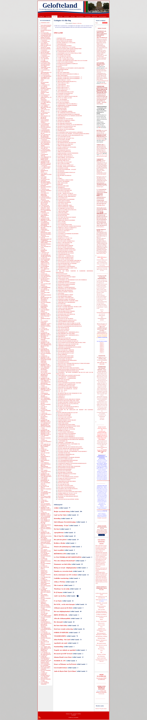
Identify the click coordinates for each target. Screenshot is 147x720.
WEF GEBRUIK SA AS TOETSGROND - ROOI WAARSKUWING (70, 68)
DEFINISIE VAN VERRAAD (64, 430)
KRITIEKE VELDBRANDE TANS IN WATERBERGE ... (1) (69, 78)
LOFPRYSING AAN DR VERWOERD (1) (66, 436)
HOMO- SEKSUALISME (62, 183)
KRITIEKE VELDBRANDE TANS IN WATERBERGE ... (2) (69, 77)
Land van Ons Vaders (60, 515)
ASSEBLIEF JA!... (61, 396)
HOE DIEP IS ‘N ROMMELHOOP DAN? (66, 248)
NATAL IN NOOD (61, 235)
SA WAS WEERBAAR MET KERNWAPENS (67, 557)
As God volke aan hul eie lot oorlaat (101, 594)
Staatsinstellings (58, 647)
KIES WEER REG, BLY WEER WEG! (65, 144)
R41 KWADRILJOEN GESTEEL (64, 56)
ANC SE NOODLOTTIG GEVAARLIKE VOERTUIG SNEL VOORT (72, 342)
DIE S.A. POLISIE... (62, 221)
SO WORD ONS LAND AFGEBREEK (66, 408)
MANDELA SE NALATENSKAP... (65, 464)
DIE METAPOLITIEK (62, 215)
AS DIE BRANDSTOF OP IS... (64, 254)
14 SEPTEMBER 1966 (63, 441)
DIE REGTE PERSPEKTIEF (63, 141)
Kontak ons (71, 717)
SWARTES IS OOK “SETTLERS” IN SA (65, 138)
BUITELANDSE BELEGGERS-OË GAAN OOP (67, 412)
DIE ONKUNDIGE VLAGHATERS (65, 472)
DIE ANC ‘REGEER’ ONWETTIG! (65, 247)
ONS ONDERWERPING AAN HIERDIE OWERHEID (69, 457)
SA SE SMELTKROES (62, 109)
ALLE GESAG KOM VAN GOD (63, 136)
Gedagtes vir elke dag (77, 23)
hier (97, 60)
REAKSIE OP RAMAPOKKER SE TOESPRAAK (67, 63)
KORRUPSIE (60, 184)
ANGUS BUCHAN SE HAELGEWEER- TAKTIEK (68, 499)
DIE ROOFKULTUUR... (63, 381)
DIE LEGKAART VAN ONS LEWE (102, 363)
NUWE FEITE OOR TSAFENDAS (65, 417)
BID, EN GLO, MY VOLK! (63, 330)
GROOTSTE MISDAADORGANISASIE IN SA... (67, 81)
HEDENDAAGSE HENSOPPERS (64, 469)
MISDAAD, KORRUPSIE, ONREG (65, 205)
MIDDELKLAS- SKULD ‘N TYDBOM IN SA (67, 227)
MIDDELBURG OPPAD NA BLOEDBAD (66, 220)
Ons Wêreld (87, 16)
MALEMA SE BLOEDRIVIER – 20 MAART (66, 169)
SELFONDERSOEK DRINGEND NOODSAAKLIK (68, 371)
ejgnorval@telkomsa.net (102, 37)
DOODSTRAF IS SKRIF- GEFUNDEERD (66, 299)
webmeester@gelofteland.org (103, 266)
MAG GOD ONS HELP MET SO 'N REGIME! (67, 263)
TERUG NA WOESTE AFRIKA (64, 265)
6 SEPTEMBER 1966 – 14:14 (64, 445)
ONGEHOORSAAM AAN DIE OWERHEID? (67, 288)
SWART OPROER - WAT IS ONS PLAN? (65, 157)
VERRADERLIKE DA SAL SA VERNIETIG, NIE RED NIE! (69, 115)
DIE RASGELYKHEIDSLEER (64, 348)
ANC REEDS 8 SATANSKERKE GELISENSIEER (68, 233)
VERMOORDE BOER (61, 44)
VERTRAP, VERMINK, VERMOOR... (66, 291)
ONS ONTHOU (61, 293)
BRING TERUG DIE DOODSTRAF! (65, 290)
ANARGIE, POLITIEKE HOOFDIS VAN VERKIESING (68, 114)
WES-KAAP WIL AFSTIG (63, 278)
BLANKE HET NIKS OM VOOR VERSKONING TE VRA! (70, 393)
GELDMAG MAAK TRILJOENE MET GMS (66, 126)
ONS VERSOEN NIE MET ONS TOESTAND (66, 142)
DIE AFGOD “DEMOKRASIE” (64, 405)
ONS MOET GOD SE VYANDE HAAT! (65, 165)
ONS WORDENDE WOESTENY (64, 150)
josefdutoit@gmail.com (102, 447)
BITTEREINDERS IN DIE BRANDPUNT (66, 467)
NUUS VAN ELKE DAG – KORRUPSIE (66, 350)
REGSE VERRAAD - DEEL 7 (63, 83)
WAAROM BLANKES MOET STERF (66, 356)
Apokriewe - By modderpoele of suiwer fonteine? (101, 630)
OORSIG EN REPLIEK (61, 632)
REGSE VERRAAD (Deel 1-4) (63, 89)
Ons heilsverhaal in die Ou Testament (101, 617)
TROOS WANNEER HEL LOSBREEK (66, 206)
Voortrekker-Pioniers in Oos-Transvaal (101, 660)
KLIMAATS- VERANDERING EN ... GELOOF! (67, 388)
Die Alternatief (58, 622)
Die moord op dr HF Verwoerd (63, 654)
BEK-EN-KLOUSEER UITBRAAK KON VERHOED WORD (69, 48)
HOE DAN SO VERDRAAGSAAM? (65, 459)
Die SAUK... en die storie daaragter (64, 604)
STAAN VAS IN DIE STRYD (64, 192)
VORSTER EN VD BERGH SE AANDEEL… (66, 120)
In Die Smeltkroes (100, 226)
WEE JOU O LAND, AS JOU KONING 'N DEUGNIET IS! (69, 260)
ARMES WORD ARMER (63, 423)
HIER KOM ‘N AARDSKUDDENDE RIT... (66, 287)
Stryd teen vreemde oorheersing (63, 629)
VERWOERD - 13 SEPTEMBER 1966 (66, 442)
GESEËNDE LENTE (61, 130)
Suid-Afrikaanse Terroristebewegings (65, 522)
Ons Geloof (66, 16)
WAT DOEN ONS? (62, 303)
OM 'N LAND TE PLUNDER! (63, 163)
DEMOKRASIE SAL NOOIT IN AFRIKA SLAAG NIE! (69, 323)
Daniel (101, 619)
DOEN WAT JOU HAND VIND (64, 338)
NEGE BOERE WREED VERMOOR (65, 245)
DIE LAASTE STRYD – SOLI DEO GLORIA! (67, 195)
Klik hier (97, 568)
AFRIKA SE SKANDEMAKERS (64, 145)
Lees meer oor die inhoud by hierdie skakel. (102, 155)
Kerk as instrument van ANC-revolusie (65, 575)
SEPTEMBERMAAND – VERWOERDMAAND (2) (68, 332)
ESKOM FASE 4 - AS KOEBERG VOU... (66, 256)
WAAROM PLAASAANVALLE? (64, 366)
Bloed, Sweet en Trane (101, 253)
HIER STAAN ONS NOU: (63, 317)
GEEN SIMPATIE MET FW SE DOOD (66, 253)
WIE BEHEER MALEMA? (63, 362)
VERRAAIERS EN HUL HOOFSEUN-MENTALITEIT (69, 375)
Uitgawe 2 (102, 344)
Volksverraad (98, 599)
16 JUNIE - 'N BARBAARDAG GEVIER (65, 59)
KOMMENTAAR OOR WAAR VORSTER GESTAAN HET (70, 447)
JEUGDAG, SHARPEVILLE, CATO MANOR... (66, 42)
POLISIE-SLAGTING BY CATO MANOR (66, 429)
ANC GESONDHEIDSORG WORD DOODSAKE (68, 460)
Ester (101, 626)
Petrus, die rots (101, 623)
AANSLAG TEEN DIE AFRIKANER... (66, 308)
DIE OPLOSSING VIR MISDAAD (64, 175)
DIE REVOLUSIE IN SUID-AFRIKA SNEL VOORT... (69, 400)
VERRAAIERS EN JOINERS (64, 200)
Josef (101, 650)
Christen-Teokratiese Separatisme (101, 606)
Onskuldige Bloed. (101, 205)
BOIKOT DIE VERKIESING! (63, 106)
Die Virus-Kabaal (102, 16)
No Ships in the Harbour (101, 614)
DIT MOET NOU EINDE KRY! (63, 121)
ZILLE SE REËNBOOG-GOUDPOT (64, 45)
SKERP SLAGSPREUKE (102, 678)
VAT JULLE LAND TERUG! (64, 230)
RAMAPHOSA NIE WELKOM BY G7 (65, 156)
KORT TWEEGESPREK (62, 75)
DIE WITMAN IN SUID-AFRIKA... (65, 490)
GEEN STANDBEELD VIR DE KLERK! (66, 321)
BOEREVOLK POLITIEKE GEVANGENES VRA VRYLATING (71, 369)
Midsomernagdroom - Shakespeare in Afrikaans (101, 633)
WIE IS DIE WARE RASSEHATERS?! (66, 357)
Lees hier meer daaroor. (101, 174)
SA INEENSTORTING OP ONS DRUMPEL (66, 51)
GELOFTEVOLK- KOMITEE (64, 456)
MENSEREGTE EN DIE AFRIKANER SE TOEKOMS (69, 399)
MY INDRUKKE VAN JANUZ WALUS (66, 208)
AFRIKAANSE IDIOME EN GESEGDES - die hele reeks (101, 692)
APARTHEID (60, 497)
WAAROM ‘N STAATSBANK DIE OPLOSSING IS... (68, 406)
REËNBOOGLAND (60, 554)
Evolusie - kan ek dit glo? (101, 621)
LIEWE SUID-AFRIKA (62, 212)
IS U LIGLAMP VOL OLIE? (63, 484)
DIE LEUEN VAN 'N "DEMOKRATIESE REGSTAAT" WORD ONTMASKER (74, 363)
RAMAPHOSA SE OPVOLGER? (64, 54)
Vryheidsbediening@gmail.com (103, 312)
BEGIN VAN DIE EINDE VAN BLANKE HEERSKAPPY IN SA (70, 135)
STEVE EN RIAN (61, 232)
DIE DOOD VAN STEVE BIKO (64, 415)
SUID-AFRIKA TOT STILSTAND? (64, 162)
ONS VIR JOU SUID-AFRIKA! (64, 239)
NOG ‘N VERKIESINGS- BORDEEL (65, 111)
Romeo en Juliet (101, 625)
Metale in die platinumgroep (62, 547)
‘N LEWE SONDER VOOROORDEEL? (66, 432)
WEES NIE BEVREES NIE (63, 327)
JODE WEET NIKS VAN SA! (63, 160)
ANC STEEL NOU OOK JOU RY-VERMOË (67, 217)
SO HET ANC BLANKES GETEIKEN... (65, 62)
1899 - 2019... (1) (61, 391)
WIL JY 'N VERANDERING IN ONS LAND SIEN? (68, 476)
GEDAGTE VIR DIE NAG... (63, 218)
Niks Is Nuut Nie (59, 536)
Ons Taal (73, 16)
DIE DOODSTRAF (61, 174)
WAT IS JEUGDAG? (62, 223)
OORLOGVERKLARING (63, 211)
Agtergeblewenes (59, 532)
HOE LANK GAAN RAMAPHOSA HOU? (66, 487)
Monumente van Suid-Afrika (62, 564)
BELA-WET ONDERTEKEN (63, 72)
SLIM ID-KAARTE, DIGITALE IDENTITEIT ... (66, 50)
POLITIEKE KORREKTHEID (64, 189)
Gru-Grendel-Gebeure (60, 668)
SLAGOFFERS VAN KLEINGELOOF (65, 93)
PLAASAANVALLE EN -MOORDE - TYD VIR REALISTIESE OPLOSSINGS (73, 133)
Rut (101, 652)
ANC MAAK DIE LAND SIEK (63, 139)
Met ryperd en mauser (101, 643)
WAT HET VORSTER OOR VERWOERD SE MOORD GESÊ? (70, 448)
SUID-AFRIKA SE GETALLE (64, 418)
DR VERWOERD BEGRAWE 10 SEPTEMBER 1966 (69, 444)
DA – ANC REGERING (62, 99)
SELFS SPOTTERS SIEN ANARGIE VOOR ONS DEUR (69, 226)
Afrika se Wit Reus (59, 582)
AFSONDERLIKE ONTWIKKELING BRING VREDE (69, 426)
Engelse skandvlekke (101, 658)
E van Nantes (58, 601)
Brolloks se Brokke (59, 543)
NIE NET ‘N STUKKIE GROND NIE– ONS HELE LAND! (69, 306)
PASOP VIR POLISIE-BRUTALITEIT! (66, 257)
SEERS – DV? (60, 71)
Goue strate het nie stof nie (101, 645)
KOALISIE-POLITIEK (61, 108)
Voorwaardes (76, 717)
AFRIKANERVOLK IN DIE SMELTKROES (67, 481)
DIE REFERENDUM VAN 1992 (64, 394)
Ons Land (55, 16)
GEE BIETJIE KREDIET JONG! (64, 159)
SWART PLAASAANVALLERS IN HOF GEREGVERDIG (70, 491)
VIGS (58, 177)
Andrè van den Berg (60, 596)
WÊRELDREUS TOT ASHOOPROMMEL (66, 302)
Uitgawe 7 (102, 350)
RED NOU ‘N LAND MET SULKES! (65, 127)
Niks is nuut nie (58, 585)
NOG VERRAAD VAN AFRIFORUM (64, 39)
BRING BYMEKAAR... (61, 615)
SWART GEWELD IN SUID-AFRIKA (64, 41)
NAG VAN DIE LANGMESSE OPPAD (65, 259)
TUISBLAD (41, 16)
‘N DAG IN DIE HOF (61, 84)
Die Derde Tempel (101, 638)
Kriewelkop (57, 518)
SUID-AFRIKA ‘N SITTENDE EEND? (66, 297)
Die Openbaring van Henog (101, 636)
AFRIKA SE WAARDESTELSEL (64, 151)
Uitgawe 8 (102, 352)
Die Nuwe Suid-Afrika (60, 625)
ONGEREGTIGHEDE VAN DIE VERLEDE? (67, 420)
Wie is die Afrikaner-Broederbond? (64, 561)
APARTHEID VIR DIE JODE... (64, 453)
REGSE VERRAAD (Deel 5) (63, 87)
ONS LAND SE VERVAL (63, 203)
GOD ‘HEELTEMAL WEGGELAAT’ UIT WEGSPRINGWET (69, 124)
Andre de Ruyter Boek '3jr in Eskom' (65, 671)
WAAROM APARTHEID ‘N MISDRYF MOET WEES (69, 402)
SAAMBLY (59, 178)
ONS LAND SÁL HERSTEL (64, 329)
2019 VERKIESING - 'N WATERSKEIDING (67, 377)
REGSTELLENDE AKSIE (63, 186)
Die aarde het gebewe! (60, 540)
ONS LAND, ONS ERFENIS (63, 380)
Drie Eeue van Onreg (101, 654)
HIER (105, 102)
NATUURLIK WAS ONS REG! (64, 479)
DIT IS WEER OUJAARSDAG (64, 275)
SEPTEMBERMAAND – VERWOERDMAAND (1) (68, 335)
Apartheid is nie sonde (60, 643)
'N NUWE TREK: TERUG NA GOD (102, 451)
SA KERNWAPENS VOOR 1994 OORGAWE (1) (67, 103)
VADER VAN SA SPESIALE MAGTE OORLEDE (67, 96)
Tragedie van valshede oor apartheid (65, 650)
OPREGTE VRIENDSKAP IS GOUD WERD (67, 473)
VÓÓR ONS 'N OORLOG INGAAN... (64, 154)
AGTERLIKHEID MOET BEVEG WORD (66, 424)
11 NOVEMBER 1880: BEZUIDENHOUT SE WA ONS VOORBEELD (72, 280)
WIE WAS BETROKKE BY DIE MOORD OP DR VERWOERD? (71, 439)
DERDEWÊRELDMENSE (62, 69)
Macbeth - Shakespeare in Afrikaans (101, 640)
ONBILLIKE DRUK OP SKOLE (64, 421)
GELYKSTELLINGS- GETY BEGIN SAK (66, 314)
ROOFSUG (59, 66)
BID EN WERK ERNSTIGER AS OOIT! (65, 92)
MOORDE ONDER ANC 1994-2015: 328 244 (67, 493)
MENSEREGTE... (61, 397)
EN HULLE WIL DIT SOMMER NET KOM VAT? (68, 341)
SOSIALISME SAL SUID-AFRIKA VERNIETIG (68, 387)
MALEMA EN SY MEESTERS (64, 470)
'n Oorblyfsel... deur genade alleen (101, 603)
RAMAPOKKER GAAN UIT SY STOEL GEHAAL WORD (69, 53)
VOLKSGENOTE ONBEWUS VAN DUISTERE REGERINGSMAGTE (72, 463)
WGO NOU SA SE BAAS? (63, 236)
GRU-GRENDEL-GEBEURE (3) (64, 309)
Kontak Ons (94, 16)
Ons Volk (60, 16)
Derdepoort (101, 647)
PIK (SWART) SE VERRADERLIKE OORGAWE (68, 496)
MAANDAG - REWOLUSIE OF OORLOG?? (66, 166)
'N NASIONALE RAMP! (62, 65)
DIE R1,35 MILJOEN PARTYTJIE (65, 242)
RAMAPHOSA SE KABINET (63, 95)
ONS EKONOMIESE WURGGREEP (65, 462)
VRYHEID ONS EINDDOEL (64, 281)
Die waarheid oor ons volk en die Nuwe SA (101, 597)
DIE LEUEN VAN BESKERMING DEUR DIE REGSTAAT (70, 326)
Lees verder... (101, 535)
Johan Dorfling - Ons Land (62, 640)
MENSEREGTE (61, 187)
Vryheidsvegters (100, 186)
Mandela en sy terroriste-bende (63, 571)
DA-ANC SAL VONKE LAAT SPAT (64, 98)
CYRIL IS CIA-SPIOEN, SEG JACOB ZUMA (67, 209)
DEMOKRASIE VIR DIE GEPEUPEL (65, 427)
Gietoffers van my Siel (101, 518)
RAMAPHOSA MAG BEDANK (64, 202)
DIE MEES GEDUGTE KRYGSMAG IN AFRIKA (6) (68, 74)
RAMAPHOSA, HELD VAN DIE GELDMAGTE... (68, 488)
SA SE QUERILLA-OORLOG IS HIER (65, 180)
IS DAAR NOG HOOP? (62, 274)
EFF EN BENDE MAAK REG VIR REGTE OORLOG (69, 262)
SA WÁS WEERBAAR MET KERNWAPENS (67, 360)
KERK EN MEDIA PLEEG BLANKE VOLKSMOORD (69, 466)
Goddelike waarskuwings (61, 578)
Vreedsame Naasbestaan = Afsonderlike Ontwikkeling (101, 611)
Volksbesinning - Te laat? (61, 525)
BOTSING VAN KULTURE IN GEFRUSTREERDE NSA (69, 324)
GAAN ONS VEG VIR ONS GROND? (65, 318)
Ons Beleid (48, 16)
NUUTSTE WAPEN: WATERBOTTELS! (66, 241)
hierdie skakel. (101, 56)
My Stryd (57, 529)
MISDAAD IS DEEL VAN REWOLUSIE (66, 365)
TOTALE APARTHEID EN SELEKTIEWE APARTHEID (69, 382)
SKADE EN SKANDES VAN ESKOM (65, 251)
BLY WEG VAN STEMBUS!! (63, 102)
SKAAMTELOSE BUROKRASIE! (65, 312)
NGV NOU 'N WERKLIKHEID (64, 305)
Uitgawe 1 (102, 342)
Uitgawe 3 (102, 345)
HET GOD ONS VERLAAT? (64, 475)
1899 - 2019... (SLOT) (62, 390)
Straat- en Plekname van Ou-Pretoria (65, 664)
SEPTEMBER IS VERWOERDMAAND (66, 454)
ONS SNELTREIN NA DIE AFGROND (66, 351)
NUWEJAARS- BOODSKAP (64, 244)
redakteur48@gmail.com (102, 333)
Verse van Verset (101, 609)
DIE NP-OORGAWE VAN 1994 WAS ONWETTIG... (68, 403)
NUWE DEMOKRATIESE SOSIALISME (66, 385)
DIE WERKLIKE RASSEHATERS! (64, 123)
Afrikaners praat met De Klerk (63, 608)
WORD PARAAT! (61, 336)
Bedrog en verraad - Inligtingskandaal (65, 568)
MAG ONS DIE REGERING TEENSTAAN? (66, 172)
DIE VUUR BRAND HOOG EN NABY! (66, 353)
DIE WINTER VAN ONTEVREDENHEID (65, 129)
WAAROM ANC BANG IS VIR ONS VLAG (67, 478)
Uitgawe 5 (102, 348)
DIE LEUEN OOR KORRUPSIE (64, 414)
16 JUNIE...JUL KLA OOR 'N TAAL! (65, 57)
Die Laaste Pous (101, 648)
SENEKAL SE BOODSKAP (63, 285)
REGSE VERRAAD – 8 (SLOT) (63, 80)
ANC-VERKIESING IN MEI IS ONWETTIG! (66, 112)
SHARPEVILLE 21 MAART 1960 (65, 238)
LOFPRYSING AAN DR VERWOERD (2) (66, 435)
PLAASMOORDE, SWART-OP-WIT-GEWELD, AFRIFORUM (70, 132)
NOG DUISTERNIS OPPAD (63, 214)
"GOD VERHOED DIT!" (62, 90)
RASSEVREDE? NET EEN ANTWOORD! (66, 283)
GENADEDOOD (60, 171)
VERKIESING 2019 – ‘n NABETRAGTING (67, 378)
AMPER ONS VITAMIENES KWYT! (65, 229)
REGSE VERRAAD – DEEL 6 (63, 86)
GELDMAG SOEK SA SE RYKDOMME (66, 199)
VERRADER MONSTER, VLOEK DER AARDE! (68, 300)
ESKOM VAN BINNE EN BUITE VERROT (67, 277)
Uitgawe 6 (102, 349)
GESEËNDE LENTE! (61, 38)
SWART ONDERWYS (62, 354)
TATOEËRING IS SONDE (62, 168)
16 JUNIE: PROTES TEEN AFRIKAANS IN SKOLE (68, 368)
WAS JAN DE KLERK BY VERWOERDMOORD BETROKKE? (71, 438)
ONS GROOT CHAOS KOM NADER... (66, 485)
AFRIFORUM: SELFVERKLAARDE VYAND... (67, 268)
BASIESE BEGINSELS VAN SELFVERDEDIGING (67, 153)
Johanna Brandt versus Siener (63, 657)
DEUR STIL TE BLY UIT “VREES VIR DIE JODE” (68, 450)
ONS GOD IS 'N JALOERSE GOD (65, 190)
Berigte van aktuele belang (62, 511)
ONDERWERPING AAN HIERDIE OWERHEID (67, 105)
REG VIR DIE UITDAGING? (64, 315)
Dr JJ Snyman (58, 592)
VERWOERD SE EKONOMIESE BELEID (66, 345)
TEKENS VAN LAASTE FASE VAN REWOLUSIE (68, 344)
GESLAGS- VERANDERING (63, 181)
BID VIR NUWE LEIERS (63, 269)
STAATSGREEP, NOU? (63, 198)
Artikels (56, 508)
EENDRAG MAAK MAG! (62, 148)
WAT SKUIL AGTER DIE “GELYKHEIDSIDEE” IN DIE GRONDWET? (72, 451)
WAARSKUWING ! (61, 117)
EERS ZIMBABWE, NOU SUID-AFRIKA (66, 333)
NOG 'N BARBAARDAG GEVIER (65, 224)
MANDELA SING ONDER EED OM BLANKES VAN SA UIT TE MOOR (72, 60)
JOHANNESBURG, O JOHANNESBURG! (66, 266)
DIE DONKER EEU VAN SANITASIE (65, 118)
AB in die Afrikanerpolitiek (62, 618)
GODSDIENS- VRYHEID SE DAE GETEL (66, 494)
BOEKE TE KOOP (102, 526)
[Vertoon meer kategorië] (77, 596)
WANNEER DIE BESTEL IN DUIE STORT (67, 250)
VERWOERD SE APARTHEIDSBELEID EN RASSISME (69, 347)
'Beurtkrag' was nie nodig (61, 589)
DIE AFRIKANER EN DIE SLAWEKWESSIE (67, 339)
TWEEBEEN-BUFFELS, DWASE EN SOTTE (67, 320)
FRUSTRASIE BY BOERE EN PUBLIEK (66, 284)
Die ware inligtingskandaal (62, 611)
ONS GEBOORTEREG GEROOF (65, 296)
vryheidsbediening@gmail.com (103, 480)
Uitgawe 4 (102, 346)
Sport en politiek (59, 550)
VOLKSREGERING (60, 636)
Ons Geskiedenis (80, 16)
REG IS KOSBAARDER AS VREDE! (65, 294)
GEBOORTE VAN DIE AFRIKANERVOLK (67, 196)
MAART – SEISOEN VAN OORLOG (65, 193)
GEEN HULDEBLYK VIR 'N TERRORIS (66, 311)
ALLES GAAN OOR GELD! (63, 101)
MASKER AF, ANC (60, 661)
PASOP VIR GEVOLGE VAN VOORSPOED (67, 433)
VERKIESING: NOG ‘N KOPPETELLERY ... (67, 384)
